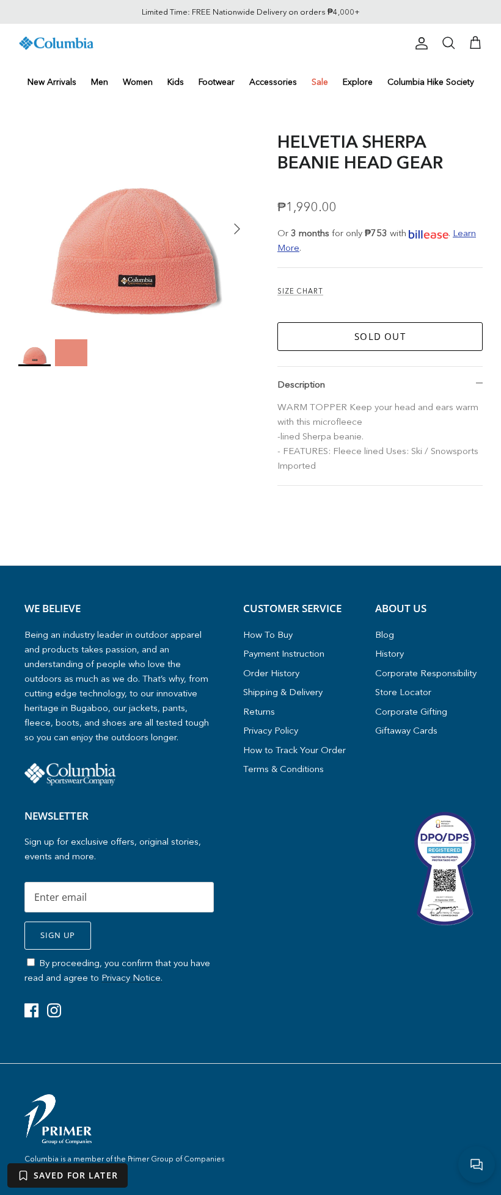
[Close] (369, 487)
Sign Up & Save (250, 665)
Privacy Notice (285, 640)
